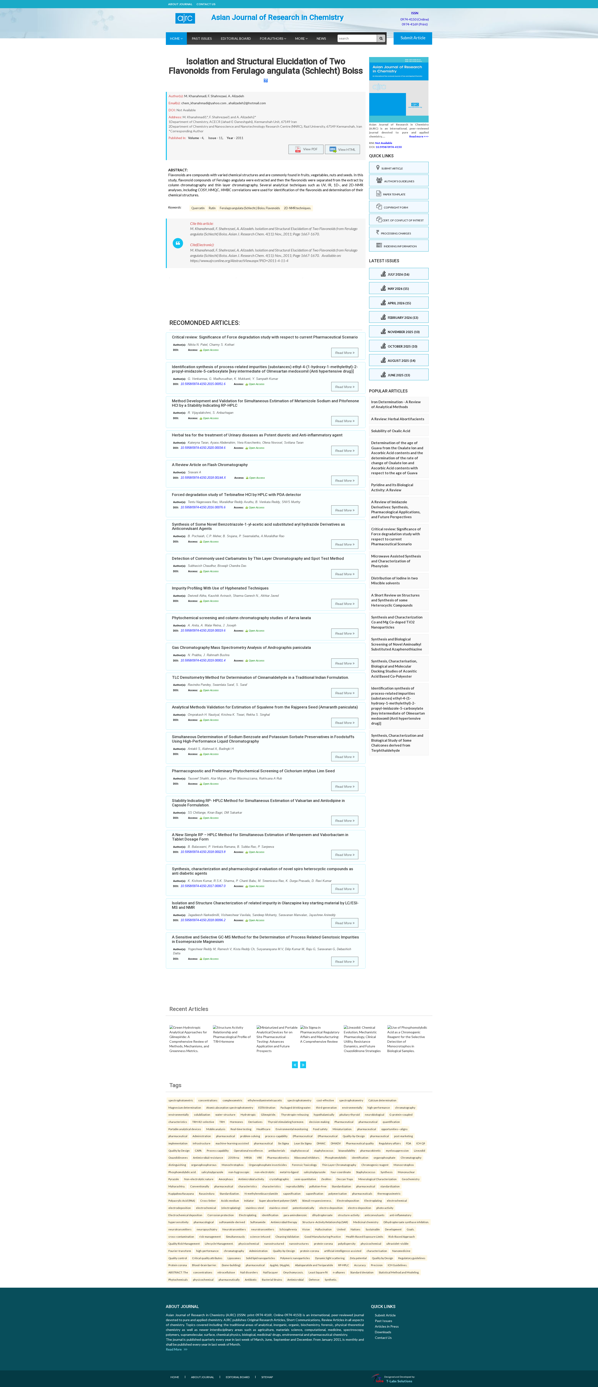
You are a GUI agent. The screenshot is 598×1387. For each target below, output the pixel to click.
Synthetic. (331, 1279)
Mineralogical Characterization (377, 1179)
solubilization (202, 1114)
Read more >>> (419, 136)
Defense (314, 1279)
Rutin (212, 208)
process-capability (276, 1136)
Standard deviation (362, 1272)
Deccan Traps (345, 1179)
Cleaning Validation (287, 1236)
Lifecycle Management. (219, 1243)
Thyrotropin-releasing (295, 1114)
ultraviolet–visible (397, 1243)
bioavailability (346, 1150)
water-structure (225, 1114)
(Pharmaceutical (303, 1136)
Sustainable (373, 1229)
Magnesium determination (184, 1107)
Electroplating (373, 1200)
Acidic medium (230, 1200)
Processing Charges (395, 233)
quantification (391, 1121)
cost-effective (325, 1100)
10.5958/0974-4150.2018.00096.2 (203, 920)
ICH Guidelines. (397, 1265)
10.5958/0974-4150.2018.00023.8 (203, 852)
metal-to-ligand (289, 1172)
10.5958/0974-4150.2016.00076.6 (203, 507)
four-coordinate (341, 1172)
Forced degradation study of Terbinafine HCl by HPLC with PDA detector (236, 494)
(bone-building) (231, 1265)
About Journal (180, 4)
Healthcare (263, 1129)
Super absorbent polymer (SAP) (278, 1200)
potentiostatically (303, 1207)
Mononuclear (406, 1172)
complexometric (232, 1100)
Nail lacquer (270, 1272)
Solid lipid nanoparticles (260, 1258)
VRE (259, 1157)
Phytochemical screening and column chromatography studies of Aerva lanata (241, 617)
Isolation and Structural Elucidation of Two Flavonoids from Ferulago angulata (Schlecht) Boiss (266, 66)
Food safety (320, 1129)
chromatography (405, 1107)
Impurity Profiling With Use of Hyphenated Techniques (220, 588)
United (341, 1229)
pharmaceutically (229, 1279)
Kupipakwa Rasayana (181, 1193)
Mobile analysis (215, 1129)
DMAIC (321, 1143)
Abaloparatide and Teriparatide (314, 1265)
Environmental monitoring (292, 1129)
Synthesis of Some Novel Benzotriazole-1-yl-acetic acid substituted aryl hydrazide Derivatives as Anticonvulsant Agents (258, 526)
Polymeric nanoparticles (295, 1258)
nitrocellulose (226, 1272)
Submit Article (413, 37)
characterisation (377, 1250)
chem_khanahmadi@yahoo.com (203, 103)
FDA (408, 1143)
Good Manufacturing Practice (322, 1236)
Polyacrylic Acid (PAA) (181, 1200)
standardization (390, 1186)
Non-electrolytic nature (199, 1179)
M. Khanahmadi (195, 96)
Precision (377, 1265)
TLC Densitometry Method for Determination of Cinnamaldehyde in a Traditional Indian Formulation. (260, 677)
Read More (344, 353)
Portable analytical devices (184, 1129)
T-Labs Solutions (399, 1381)
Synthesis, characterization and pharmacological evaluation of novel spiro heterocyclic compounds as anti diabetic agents (262, 871)
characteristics (177, 1121)
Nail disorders (249, 1272)
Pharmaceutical (344, 1121)
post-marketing (403, 1136)
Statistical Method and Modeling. (399, 1272)
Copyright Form (395, 207)
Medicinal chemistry (365, 1222)
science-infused (260, 1236)
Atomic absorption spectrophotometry (229, 1107)
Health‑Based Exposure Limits (364, 1236)
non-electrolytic (265, 1172)
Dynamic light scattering (330, 1258)
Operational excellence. (248, 1150)
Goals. (410, 1229)
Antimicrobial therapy (284, 1222)
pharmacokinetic (370, 1150)
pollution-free (318, 1186)
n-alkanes (339, 1272)
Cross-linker (208, 1200)
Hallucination (323, 1229)
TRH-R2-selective (203, 1121)
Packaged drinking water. (296, 1107)
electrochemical (397, 1200)
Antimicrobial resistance (208, 1157)
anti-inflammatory (400, 1215)
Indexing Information (399, 246)
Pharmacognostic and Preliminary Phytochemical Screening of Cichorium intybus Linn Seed (253, 771)
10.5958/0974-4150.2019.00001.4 (203, 660)
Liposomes (234, 1258)
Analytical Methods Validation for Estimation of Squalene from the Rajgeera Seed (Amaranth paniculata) (265, 707)
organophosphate (384, 1157)
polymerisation (337, 1193)
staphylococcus (323, 1150)
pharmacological (204, 1222)
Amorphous (226, 1179)
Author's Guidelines (398, 181)
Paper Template (393, 194)
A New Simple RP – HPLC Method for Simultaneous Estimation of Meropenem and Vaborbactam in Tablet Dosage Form (260, 836)
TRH (222, 1121)
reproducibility (295, 1186)
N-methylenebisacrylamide (261, 1193)
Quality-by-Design (354, 1136)
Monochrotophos (233, 1164)
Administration (201, 1136)
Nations (355, 1229)
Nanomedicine (401, 1250)
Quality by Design (179, 1150)
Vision (306, 1229)
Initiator (249, 1200)
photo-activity (384, 1207)
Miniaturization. (342, 1129)
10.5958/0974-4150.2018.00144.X (203, 477)
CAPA (198, 1150)
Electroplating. (248, 1215)
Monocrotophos (404, 1164)
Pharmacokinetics (278, 1157)
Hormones (236, 1121)
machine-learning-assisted (232, 1143)
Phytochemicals (178, 1279)
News (321, 38)
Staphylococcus (365, 1172)
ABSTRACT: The (178, 1272)
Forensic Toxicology (304, 1164)
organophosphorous (204, 1164)
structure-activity (349, 1215)
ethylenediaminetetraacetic (265, 1100)
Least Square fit (318, 1272)
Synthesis (387, 1172)
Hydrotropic (248, 1114)
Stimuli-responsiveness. (317, 1200)
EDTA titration (266, 1107)
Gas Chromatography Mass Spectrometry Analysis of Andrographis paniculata (241, 647)
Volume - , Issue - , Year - (215, 138)
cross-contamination (181, 1236)
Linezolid (419, 1150)
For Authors (272, 38)
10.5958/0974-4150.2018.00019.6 (203, 630)
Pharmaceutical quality (360, 1143)
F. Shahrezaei (217, 96)
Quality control (177, 1258)
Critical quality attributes (207, 1258)
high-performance (378, 1107)
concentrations (207, 1100)
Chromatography (411, 1157)
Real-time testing (241, 1129)
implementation (178, 1143)
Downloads (383, 1332)
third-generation (326, 1107)
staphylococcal (299, 1150)
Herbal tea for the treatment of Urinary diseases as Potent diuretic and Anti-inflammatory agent (257, 435)
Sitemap (267, 1377)
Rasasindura (206, 1193)
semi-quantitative (305, 1179)
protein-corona (323, 1243)
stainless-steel (255, 1207)
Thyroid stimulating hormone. (286, 1121)
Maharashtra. (176, 1186)
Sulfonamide (258, 1222)
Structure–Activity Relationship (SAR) (325, 1222)
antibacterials (276, 1150)
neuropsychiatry (207, 1229)
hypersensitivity (178, 1222)
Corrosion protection (220, 1215)
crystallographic (279, 1179)
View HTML (346, 149)
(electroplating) (230, 1207)
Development (393, 1229)
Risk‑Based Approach (401, 1236)
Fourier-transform (179, 1250)
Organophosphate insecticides (268, 1164)
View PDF (309, 149)
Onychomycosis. (293, 1272)
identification (360, 1157)
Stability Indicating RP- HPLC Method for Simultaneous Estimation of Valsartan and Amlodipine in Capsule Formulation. (258, 802)
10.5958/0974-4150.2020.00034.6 (203, 447)
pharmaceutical (368, 1121)
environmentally (352, 1107)
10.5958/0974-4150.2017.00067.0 (203, 886)
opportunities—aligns (394, 1129)
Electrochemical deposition (185, 1215)
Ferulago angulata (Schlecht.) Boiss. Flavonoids (250, 208)
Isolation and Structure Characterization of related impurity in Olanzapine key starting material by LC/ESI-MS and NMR (265, 905)
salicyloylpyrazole (212, 1172)
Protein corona (177, 1265)
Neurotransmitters (234, 1229)
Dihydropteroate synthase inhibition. (406, 1222)
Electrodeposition (348, 1200)
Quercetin (198, 208)
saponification (292, 1193)
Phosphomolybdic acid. (182, 1172)
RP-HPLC (343, 1265)
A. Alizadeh (236, 96)
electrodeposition (179, 1207)
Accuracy (360, 1265)
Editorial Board (236, 38)
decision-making (319, 1121)
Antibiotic (251, 1279)
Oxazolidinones (178, 1157)
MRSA (248, 1157)
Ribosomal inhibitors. (307, 1157)
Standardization (341, 1186)
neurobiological (374, 1114)
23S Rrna (233, 1157)
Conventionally (199, 1186)
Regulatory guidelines (411, 1258)
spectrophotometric (180, 1100)
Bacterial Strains (272, 1279)
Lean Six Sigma (303, 1143)
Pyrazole (173, 1179)
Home (175, 38)
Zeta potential (358, 1258)
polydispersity (347, 1243)
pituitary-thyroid (349, 1114)
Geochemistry (411, 1179)
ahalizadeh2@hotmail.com (247, 103)
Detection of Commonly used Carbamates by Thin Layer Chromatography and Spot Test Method (258, 558)
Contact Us (205, 4)
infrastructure (201, 1143)
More (300, 38)
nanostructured (274, 1243)
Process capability (218, 1150)
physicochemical (248, 1243)
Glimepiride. (268, 1114)
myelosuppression (397, 1150)
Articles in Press (387, 1326)
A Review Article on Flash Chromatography (210, 464)
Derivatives (255, 1121)
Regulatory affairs (390, 1143)
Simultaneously (235, 1236)
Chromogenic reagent (374, 1164)
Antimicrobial (295, 1279)
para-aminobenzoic (295, 1215)
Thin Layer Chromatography (339, 1164)
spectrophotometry (299, 1100)
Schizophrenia (288, 1229)
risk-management (210, 1236)
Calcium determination (382, 1100)
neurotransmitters (180, 1229)
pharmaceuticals (362, 1193)
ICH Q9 (420, 1143)
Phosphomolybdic (336, 1157)
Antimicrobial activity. (251, 1179)
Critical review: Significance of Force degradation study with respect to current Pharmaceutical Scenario (265, 337)
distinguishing (177, 1164)
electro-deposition (331, 1207)
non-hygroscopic (238, 1172)
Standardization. (229, 1193)
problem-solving (250, 1136)
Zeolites (326, 1179)
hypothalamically (324, 1114)
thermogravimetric (389, 1193)
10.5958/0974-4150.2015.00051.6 (203, 384)
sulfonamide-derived (232, 1222)
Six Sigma (283, 1143)
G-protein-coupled (401, 1114)
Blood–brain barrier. (204, 1265)
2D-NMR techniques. (297, 208)
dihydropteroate (322, 1215)
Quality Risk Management (184, 1243)
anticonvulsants (374, 1215)
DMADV (336, 1143)
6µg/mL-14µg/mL (280, 1265)
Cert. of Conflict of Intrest (403, 220)
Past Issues (202, 38)
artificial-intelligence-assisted (342, 1250)
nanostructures (299, 1243)
